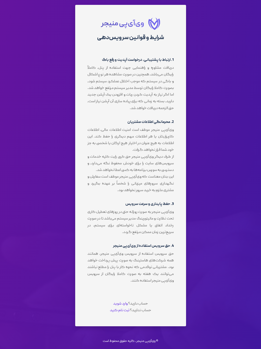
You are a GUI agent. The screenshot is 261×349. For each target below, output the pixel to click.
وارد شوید (120, 304)
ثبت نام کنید (119, 310)
